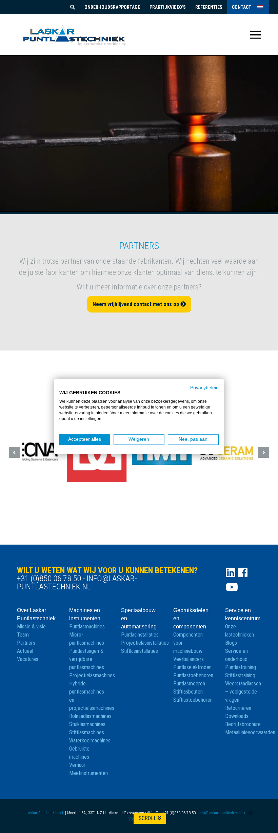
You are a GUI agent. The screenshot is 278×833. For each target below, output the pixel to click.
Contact (241, 7)
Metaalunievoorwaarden (250, 732)
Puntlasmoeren (189, 683)
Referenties (208, 7)
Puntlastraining (240, 667)
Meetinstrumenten (88, 773)
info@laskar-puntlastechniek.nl (77, 582)
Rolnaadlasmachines (90, 716)
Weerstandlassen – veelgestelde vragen (243, 691)
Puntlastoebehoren (193, 675)
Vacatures (27, 659)
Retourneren (238, 708)
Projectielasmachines (92, 675)
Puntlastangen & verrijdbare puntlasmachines (86, 659)
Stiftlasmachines (86, 732)
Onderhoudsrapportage (112, 7)
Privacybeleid (204, 387)
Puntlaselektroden (192, 667)
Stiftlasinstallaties (139, 651)
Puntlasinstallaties (140, 634)
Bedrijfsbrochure (243, 724)
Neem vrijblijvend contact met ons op (136, 304)
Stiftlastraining (240, 675)
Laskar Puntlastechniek (45, 813)
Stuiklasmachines (87, 724)
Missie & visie (31, 626)
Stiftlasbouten (188, 691)
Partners (26, 643)
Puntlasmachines (87, 626)
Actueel (25, 651)
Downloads (237, 716)
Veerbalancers (188, 659)
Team (23, 634)
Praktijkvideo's (168, 7)
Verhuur (77, 765)
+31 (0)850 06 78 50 (49, 578)
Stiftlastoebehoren (193, 700)
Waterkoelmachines (90, 740)
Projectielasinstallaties (145, 643)
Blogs (231, 643)
